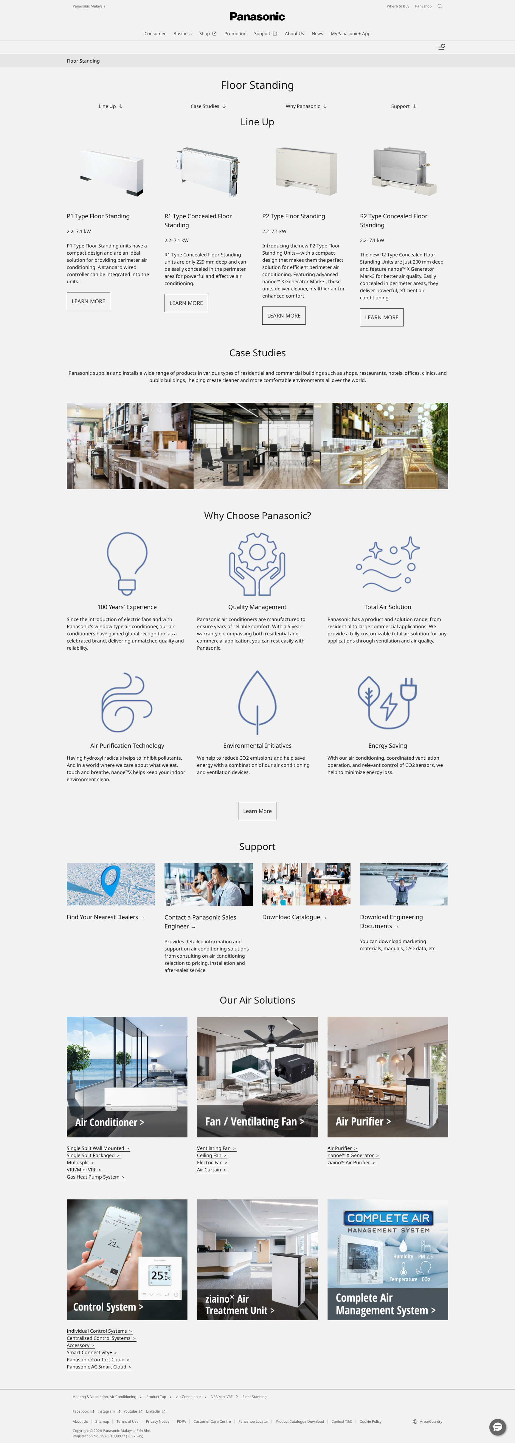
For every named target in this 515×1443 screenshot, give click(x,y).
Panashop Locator (253, 1421)
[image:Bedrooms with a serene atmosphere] (257, 1020)
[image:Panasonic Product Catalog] (306, 866)
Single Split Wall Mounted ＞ (98, 1148)
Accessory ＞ (81, 1345)
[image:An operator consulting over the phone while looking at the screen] (209, 866)
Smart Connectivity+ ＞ (92, 1352)
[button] (257, 811)
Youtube (130, 1411)
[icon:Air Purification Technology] (127, 703)
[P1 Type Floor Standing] (111, 171)
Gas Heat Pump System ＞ (96, 1176)
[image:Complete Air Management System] (388, 1203)
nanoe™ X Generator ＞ (354, 1155)
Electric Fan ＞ (213, 1162)
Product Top (156, 1396)
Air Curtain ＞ (212, 1169)
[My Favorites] (441, 47)
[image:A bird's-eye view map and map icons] (111, 866)
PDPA (181, 1421)
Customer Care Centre (212, 1421)
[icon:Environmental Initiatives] (257, 703)
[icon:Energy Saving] (388, 703)
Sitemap (102, 1421)
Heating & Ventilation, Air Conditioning (104, 1396)
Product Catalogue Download (300, 1421)
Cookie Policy (370, 1421)
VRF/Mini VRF (221, 1396)
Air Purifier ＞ (343, 1148)
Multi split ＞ (81, 1162)
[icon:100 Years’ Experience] (127, 564)
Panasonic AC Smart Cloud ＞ (99, 1366)
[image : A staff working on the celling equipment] (404, 866)
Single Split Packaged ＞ (94, 1155)
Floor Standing (254, 1396)
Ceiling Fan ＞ (212, 1155)
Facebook (81, 1411)
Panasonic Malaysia (89, 6)
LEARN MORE (88, 301)
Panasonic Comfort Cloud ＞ (99, 1359)
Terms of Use (128, 1421)
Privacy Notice (158, 1421)
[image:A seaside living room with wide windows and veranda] (127, 1020)
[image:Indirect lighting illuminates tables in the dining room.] (388, 1020)
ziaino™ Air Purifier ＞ (352, 1162)
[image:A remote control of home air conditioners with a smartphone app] (127, 1203)
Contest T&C (341, 1421)
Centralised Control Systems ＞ (101, 1338)
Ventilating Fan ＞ (217, 1148)
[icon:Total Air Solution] (388, 564)
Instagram (106, 1411)
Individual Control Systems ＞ (100, 1331)
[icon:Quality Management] (257, 564)
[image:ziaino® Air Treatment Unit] (257, 1203)
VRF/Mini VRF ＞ (84, 1169)
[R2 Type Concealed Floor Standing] (404, 171)
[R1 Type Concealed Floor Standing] (209, 171)
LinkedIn (153, 1411)
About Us (80, 1421)
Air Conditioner (188, 1396)
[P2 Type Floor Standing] (306, 171)
